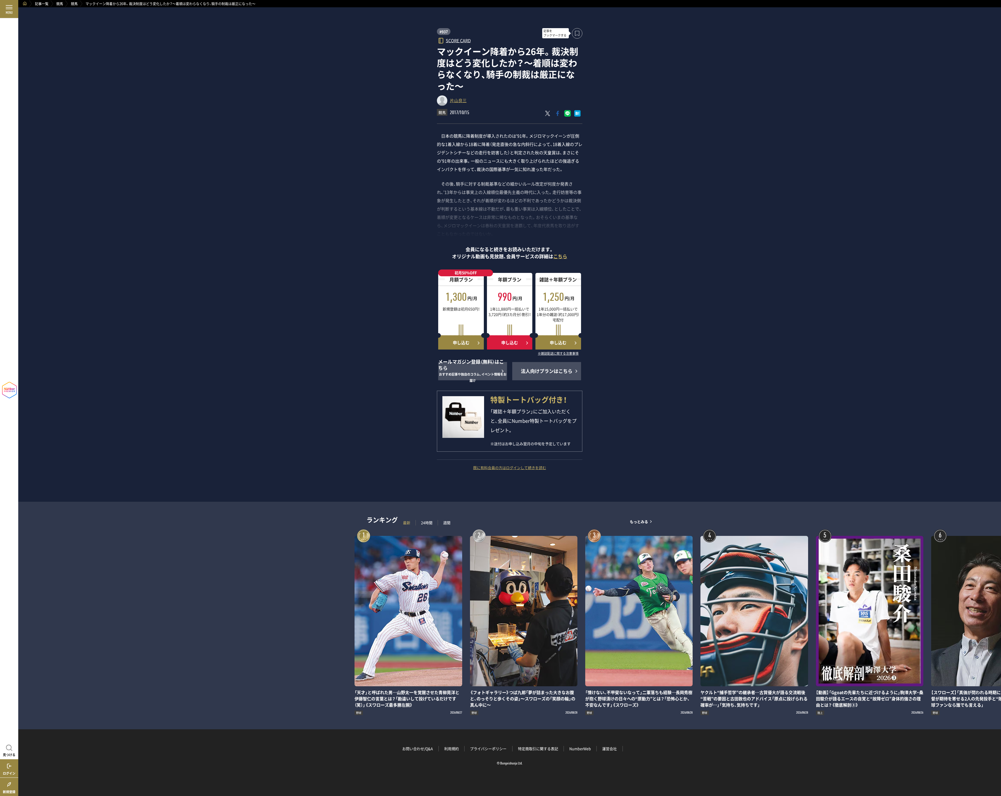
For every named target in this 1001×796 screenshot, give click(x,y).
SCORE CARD (458, 40)
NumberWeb (580, 748)
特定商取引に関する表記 (538, 748)
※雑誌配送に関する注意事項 (558, 354)
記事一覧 (41, 3)
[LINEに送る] (567, 113)
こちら (560, 256)
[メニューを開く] (9, 9)
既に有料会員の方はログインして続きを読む (509, 467)
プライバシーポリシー (488, 748)
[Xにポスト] (548, 113)
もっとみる (639, 521)
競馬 (59, 3)
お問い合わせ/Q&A (417, 748)
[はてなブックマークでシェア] (577, 113)
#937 (444, 31)
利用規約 (451, 748)
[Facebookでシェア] (557, 113)
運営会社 (609, 748)
